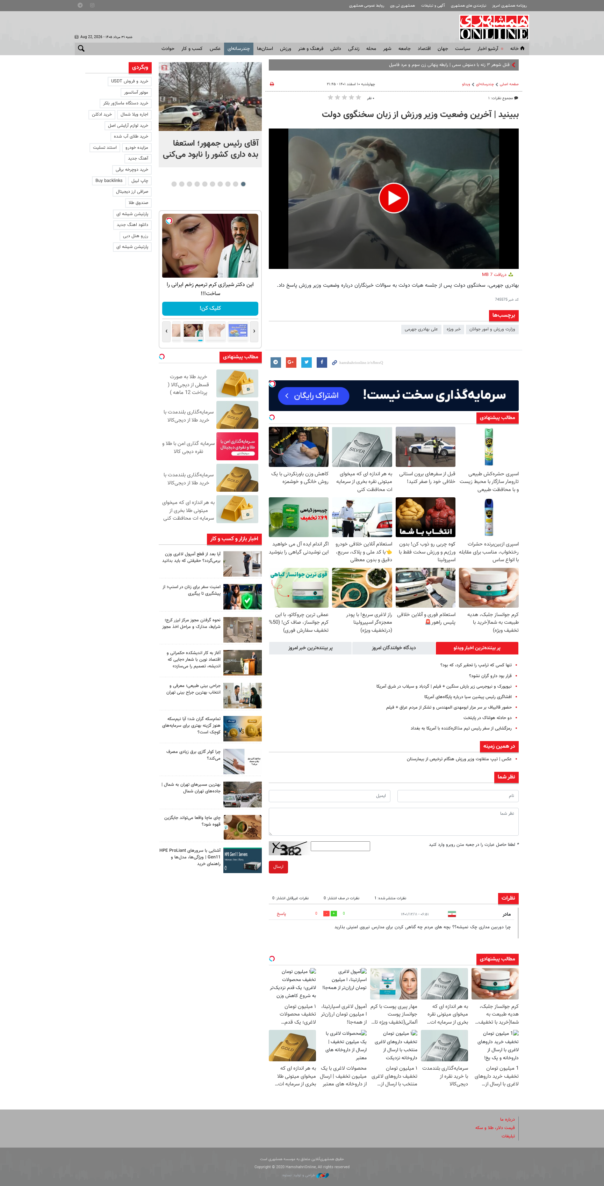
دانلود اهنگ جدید (132, 224)
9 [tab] (181, 184)
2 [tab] (235, 184)
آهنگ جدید (138, 158)
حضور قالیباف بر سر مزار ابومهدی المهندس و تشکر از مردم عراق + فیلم (449, 707)
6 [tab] (204, 184)
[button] (394, 198)
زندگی (353, 49)
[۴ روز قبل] (242, 860)
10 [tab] (174, 184)
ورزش (285, 49)
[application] (394, 199)
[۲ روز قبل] (242, 564)
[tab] (477, 648)
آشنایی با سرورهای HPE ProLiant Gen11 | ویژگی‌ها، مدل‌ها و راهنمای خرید (190, 857)
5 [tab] (212, 184)
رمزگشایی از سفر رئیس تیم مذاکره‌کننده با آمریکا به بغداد (461, 728)
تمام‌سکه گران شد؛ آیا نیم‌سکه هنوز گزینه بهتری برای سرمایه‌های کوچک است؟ (191, 726)
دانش (335, 49)
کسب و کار (192, 49)
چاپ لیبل (139, 180)
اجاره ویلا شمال (134, 114)
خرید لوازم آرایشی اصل (128, 125)
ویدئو (466, 84)
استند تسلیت (105, 147)
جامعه (404, 49)
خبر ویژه (454, 329)
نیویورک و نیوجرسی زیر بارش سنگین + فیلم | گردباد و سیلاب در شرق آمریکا (444, 686)
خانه (514, 49)
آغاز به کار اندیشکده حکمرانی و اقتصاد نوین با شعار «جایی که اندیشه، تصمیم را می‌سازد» (194, 660)
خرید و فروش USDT (129, 81)
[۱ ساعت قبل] (210, 96)
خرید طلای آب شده (131, 136)
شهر (387, 49)
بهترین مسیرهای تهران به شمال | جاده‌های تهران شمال (191, 788)
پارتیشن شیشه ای (132, 214)
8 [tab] (189, 184)
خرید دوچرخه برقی (132, 169)
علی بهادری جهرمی (421, 329)
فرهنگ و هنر (310, 49)
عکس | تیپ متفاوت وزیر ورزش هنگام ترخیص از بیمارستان (459, 759)
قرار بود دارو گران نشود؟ (490, 676)
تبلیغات (508, 1136)
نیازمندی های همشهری (468, 6)
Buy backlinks (109, 180)
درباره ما (507, 1119)
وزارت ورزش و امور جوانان (492, 329)
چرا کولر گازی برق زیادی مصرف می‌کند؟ (193, 755)
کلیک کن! (210, 308)
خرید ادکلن (102, 114)
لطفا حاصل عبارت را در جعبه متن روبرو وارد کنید (474, 844)
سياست (462, 49)
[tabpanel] (210, 114)
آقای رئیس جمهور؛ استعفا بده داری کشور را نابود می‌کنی (210, 149)
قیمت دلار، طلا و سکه (495, 1128)
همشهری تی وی (402, 6)
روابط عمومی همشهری (366, 6)
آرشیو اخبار (487, 49)
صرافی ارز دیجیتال (132, 191)
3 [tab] (227, 184)
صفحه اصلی (509, 84)
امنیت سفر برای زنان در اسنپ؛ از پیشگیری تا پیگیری (192, 590)
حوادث (167, 49)
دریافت (495, 274)
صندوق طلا (138, 202)
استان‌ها (265, 49)
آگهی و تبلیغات (433, 6)
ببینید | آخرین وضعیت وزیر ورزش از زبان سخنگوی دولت (420, 115)
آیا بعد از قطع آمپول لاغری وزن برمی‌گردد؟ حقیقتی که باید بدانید (191, 557)
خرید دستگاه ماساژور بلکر (125, 103)
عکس (215, 49)
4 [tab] (220, 184)
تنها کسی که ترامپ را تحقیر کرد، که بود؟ (476, 665)
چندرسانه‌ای (239, 49)
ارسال (278, 866)
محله (371, 49)
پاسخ (281, 913)
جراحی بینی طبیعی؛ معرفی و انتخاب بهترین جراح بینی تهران (193, 689)
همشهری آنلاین (490, 27)
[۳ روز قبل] (242, 695)
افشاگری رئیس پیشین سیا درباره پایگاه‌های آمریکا (468, 697)
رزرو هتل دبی (135, 236)
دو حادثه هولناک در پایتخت (487, 718)
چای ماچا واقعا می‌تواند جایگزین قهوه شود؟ (192, 821)
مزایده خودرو (136, 147)
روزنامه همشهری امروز (509, 6)
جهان (443, 49)
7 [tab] (197, 184)
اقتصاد (424, 49)
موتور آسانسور (136, 92)
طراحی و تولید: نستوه (299, 1175)
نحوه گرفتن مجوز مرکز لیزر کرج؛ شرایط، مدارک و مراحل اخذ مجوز (191, 623)
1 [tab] (243, 184)
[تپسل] (272, 383)
